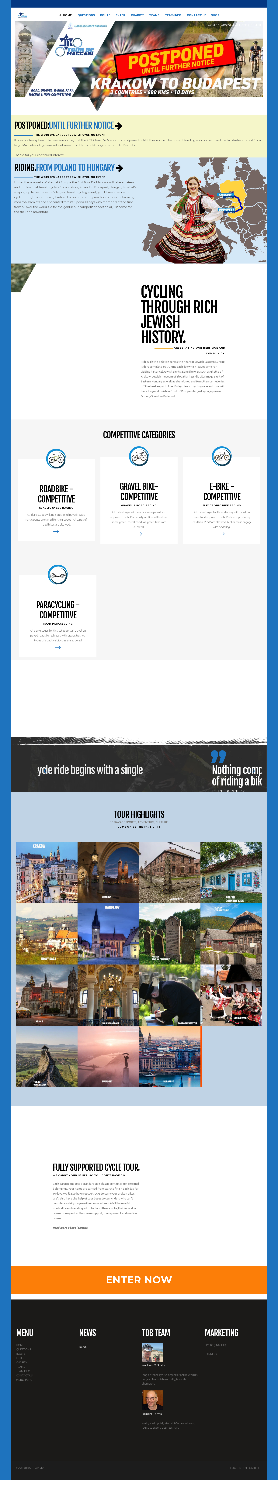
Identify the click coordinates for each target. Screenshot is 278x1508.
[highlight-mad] (108, 995)
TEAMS (20, 1366)
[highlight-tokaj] (47, 1056)
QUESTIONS (23, 1349)
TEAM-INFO (23, 1371)
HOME (20, 1345)
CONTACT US (24, 1375)
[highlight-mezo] (231, 995)
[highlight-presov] (169, 933)
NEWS (82, 1346)
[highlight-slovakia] (231, 933)
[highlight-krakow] (47, 872)
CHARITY (21, 1362)
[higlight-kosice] (47, 995)
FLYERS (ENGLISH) (215, 1345)
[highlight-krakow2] (108, 872)
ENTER (20, 1358)
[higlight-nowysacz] (47, 933)
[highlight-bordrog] (169, 995)
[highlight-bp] (169, 1056)
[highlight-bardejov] (108, 933)
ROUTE (20, 1353)
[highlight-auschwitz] (169, 872)
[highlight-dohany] (231, 1056)
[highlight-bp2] (108, 1056)
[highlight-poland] (231, 872)
